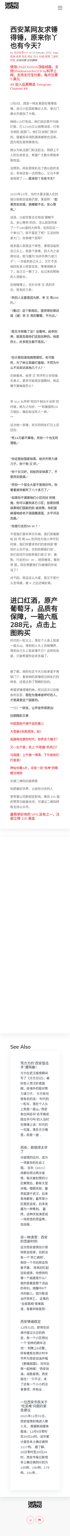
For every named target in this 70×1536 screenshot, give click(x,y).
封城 (41, 56)
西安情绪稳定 (30, 1322)
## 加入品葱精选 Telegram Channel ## (30, 86)
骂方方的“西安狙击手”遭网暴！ (34, 1065)
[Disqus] (35, 892)
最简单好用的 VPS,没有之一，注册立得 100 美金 (34, 816)
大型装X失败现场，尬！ (26, 731)
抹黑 (18, 56)
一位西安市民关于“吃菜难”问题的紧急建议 (34, 1406)
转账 (12, 60)
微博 (47, 56)
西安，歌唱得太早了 (34, 1149)
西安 (24, 56)
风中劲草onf (21, 52)
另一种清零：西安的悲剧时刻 (34, 1239)
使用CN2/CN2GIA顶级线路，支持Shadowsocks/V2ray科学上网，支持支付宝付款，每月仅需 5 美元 (34, 73)
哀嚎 (12, 56)
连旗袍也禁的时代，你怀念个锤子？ (34, 739)
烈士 (35, 56)
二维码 (54, 56)
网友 (30, 56)
